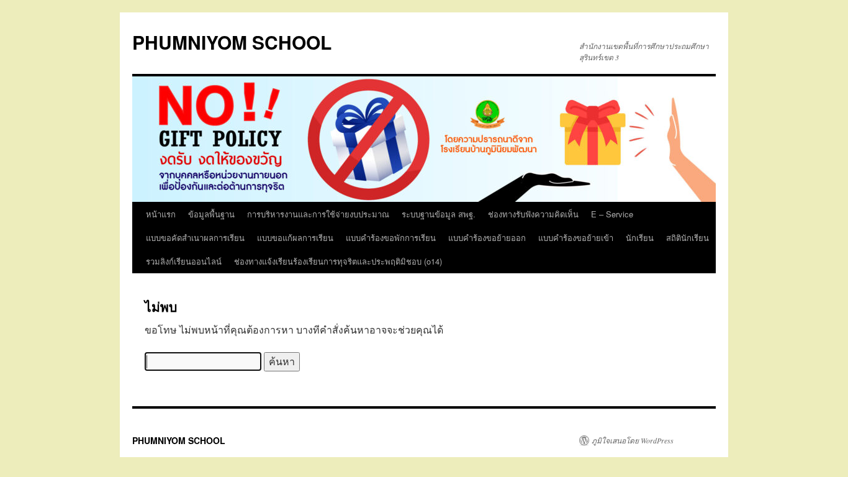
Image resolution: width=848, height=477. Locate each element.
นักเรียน (640, 237)
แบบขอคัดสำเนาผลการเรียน (195, 237)
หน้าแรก (161, 214)
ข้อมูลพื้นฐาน (211, 214)
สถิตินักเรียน (687, 237)
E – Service (612, 214)
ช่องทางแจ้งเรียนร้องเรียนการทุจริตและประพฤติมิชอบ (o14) (338, 261)
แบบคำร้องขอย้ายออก (487, 237)
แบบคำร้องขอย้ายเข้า (575, 237)
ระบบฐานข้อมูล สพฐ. (439, 214)
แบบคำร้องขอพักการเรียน (391, 237)
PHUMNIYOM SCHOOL (232, 42)
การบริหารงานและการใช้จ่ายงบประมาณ (318, 214)
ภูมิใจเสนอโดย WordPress (633, 440)
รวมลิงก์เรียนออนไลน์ (184, 261)
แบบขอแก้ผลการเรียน (295, 237)
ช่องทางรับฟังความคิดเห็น (533, 214)
